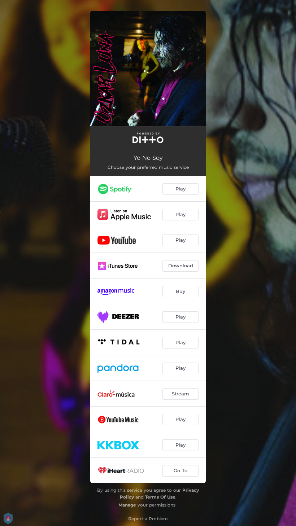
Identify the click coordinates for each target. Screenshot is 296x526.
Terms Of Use (160, 497)
